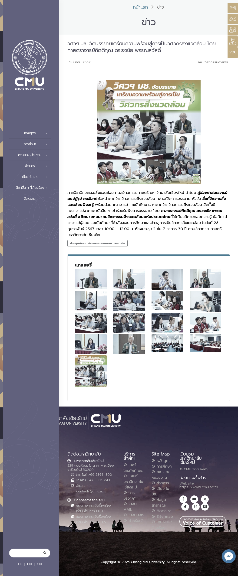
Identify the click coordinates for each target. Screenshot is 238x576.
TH (19, 564)
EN (29, 564)
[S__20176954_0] (129, 278)
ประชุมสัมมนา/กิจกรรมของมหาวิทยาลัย (97, 243)
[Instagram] (196, 507)
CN (39, 564)
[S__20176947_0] (91, 323)
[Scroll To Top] (230, 571)
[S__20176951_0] (167, 322)
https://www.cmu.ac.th (198, 487)
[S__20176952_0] (205, 323)
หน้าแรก (140, 7)
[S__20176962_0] (167, 343)
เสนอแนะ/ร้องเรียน (162, 524)
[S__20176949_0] (129, 323)
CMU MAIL (130, 506)
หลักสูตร (162, 461)
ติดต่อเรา (30, 198)
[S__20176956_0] (205, 278)
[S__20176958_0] (167, 279)
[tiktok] (185, 507)
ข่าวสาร (162, 483)
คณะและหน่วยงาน (160, 474)
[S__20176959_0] (91, 279)
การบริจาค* (129, 495)
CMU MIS (135, 515)
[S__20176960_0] (91, 344)
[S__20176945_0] (167, 300)
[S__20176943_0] (129, 301)
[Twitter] (205, 499)
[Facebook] (183, 499)
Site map (164, 516)
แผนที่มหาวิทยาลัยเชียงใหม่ (133, 481)
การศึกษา (163, 466)
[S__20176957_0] (91, 300)
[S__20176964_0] (205, 343)
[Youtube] (194, 499)
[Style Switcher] (233, 19)
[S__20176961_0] (129, 344)
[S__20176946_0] (205, 301)
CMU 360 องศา (195, 469)
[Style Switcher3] (233, 8)
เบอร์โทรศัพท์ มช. (133, 467)
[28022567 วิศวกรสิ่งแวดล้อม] (91, 371)
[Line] (205, 507)
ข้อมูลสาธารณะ (159, 502)
